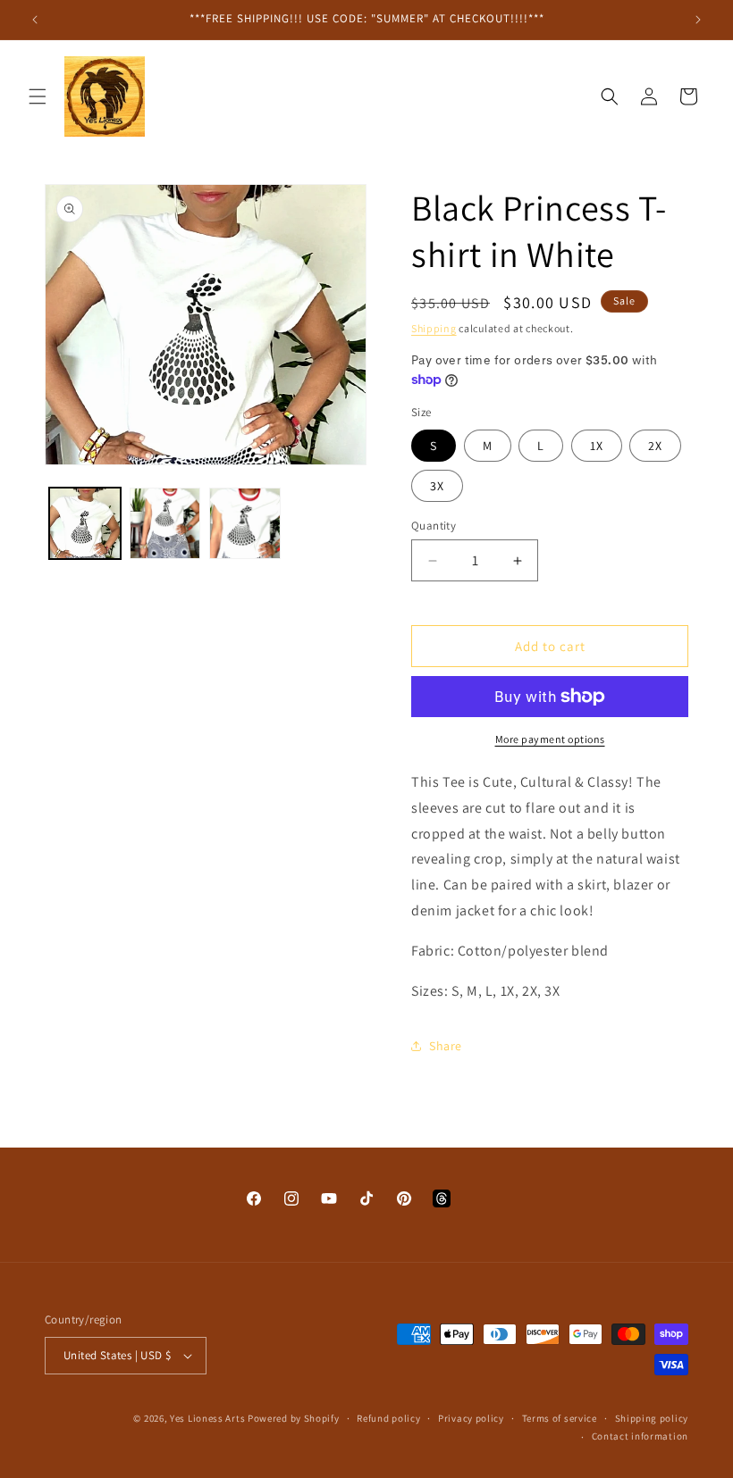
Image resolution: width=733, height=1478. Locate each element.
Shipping (434, 328)
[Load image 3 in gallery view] (245, 523)
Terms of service (559, 1418)
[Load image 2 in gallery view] (165, 523)
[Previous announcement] (35, 19)
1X (596, 446)
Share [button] (445, 1046)
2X (655, 446)
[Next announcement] (698, 19)
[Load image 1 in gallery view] (85, 523)
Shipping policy (652, 1418)
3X (437, 486)
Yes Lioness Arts (207, 1418)
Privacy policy (471, 1418)
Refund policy (388, 1418)
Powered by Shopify (294, 1418)
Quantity (433, 525)
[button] (37, 96)
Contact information (640, 1436)
